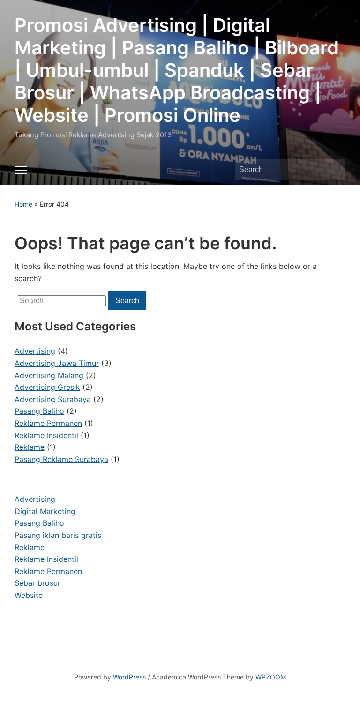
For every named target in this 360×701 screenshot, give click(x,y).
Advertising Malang (49, 375)
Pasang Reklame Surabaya (61, 459)
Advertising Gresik (47, 387)
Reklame (30, 547)
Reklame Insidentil (46, 559)
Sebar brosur (37, 583)
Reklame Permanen (48, 571)
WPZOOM (270, 677)
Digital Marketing (45, 511)
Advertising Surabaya (53, 399)
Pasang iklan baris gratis (58, 535)
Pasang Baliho (39, 523)
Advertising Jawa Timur (57, 363)
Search (334, 169)
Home (23, 204)
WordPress (129, 677)
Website (29, 595)
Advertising (35, 499)
